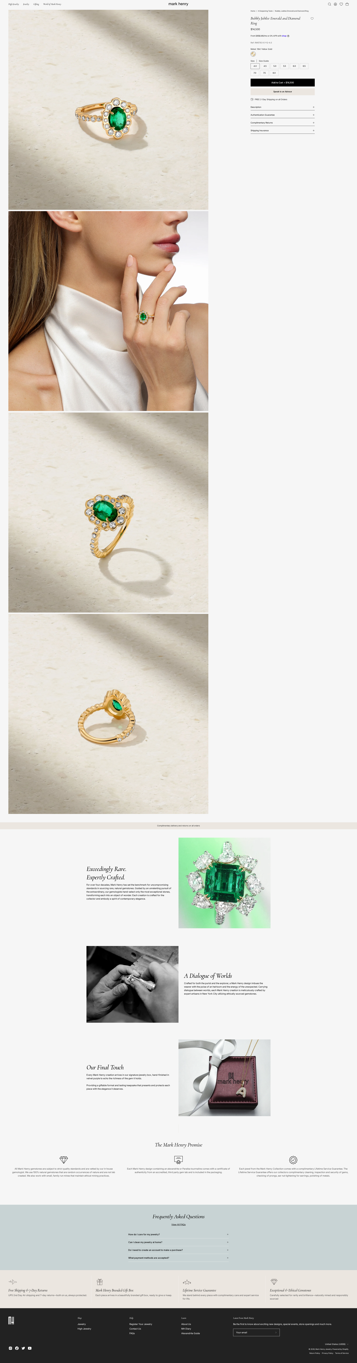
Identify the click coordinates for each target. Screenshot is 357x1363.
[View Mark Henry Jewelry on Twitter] (23, 1348)
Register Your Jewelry (140, 1324)
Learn (183, 1318)
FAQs (132, 1333)
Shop (79, 1318)
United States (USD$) (335, 1344)
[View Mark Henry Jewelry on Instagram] (10, 1348)
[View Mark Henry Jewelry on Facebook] (17, 1348)
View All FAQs (178, 1224)
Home (253, 11)
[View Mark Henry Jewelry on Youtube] (30, 1348)
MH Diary (186, 1328)
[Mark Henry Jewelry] (178, 4)
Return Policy (314, 1353)
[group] (178, 825)
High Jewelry (84, 1328)
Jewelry (82, 1324)
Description (256, 107)
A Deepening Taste (265, 11)
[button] (36, 4)
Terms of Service (342, 1353)
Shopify (345, 1349)
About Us (186, 1324)
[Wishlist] (341, 4)
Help (131, 1318)
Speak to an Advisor (282, 91)
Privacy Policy (327, 1353)
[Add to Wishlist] (312, 18)
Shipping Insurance (260, 130)
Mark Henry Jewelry (323, 1349)
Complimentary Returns (262, 122)
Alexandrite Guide (190, 1333)
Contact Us (135, 1328)
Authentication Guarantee (263, 115)
